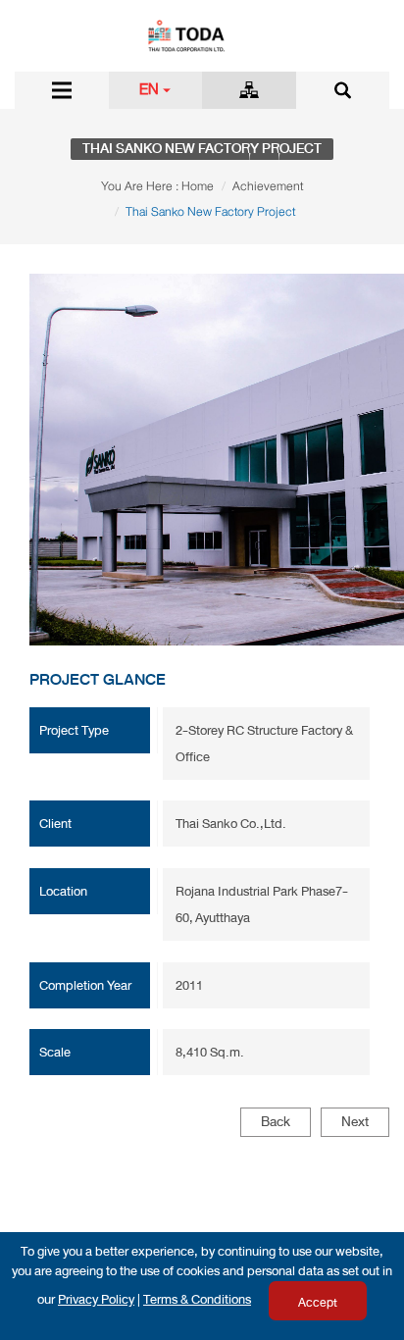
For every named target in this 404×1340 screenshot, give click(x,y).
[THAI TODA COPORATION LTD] (202, 34)
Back (275, 1121)
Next (355, 1121)
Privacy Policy (96, 1299)
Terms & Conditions (197, 1299)
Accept (317, 1303)
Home (197, 186)
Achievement (267, 186)
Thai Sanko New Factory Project (210, 212)
